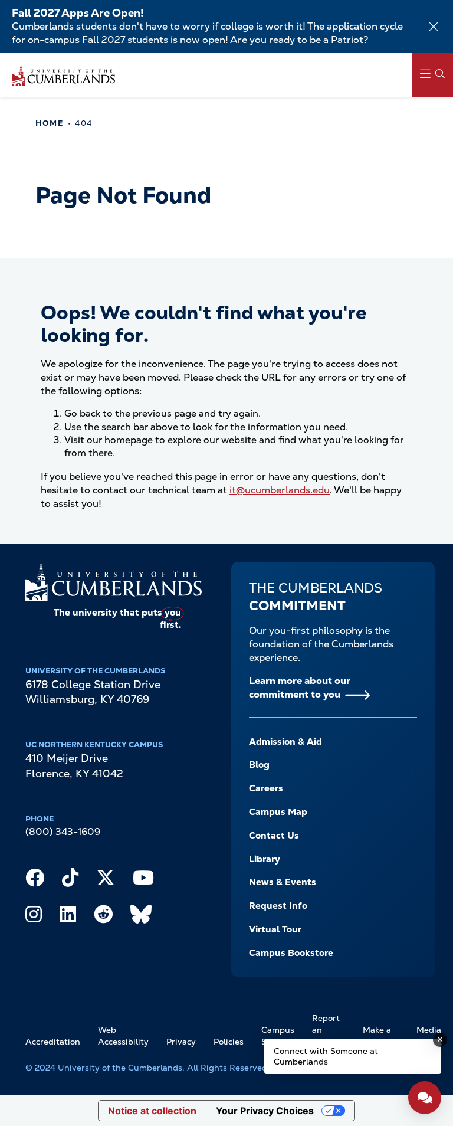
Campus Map (278, 812)
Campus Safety (277, 1035)
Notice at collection (152, 1111)
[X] (105, 880)
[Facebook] (34, 880)
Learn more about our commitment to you (299, 688)
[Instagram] (33, 917)
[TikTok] (70, 880)
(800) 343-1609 (62, 832)
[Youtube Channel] (143, 880)
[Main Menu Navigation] (432, 75)
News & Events (282, 882)
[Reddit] (103, 917)
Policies (229, 1041)
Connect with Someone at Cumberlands (326, 1056)
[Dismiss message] (440, 1040)
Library (264, 859)
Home (49, 123)
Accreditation (52, 1041)
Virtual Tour (275, 929)
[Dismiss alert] (433, 26)
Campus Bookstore (291, 953)
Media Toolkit (429, 1035)
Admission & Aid (285, 742)
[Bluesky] (141, 917)
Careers (266, 788)
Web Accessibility (123, 1035)
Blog (259, 765)
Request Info (278, 906)
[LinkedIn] (68, 917)
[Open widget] (424, 1097)
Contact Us (274, 836)
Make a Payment (381, 1035)
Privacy (181, 1041)
